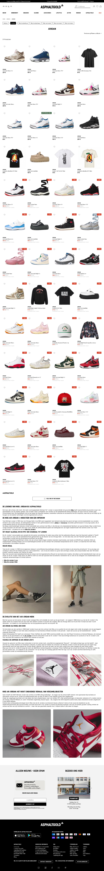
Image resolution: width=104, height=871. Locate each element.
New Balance (86, 853)
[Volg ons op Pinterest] (65, 868)
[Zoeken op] (76, 6)
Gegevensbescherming (41, 852)
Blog (15, 857)
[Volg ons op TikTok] (45, 868)
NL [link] (8, 6)
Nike (84, 852)
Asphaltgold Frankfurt (20, 850)
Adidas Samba (74, 848)
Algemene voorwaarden (42, 847)
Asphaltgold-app (58, 855)
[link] (52, 6)
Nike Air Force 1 (74, 847)
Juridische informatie (41, 853)
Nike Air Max (73, 853)
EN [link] (3, 6)
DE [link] (6, 6)
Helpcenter (56, 847)
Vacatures (16, 855)
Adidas (85, 847)
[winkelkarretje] (100, 6)
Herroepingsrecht (40, 848)
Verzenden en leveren (59, 852)
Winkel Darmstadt (19, 852)
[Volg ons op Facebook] (52, 868)
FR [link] (11, 6)
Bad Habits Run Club (19, 853)
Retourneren (56, 853)
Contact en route (18, 848)
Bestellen (55, 848)
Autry (84, 850)
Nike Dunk (73, 852)
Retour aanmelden (82, 861)
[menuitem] (11, 33)
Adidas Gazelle (74, 850)
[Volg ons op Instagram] (38, 868)
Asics (84, 848)
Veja (84, 855)
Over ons (16, 847)
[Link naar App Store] (20, 835)
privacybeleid (17, 808)
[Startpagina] (52, 824)
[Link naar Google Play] (34, 835)
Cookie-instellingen (40, 850)
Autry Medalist (74, 855)
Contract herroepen (45, 861)
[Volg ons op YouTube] (59, 868)
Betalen (55, 850)
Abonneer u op (30, 804)
